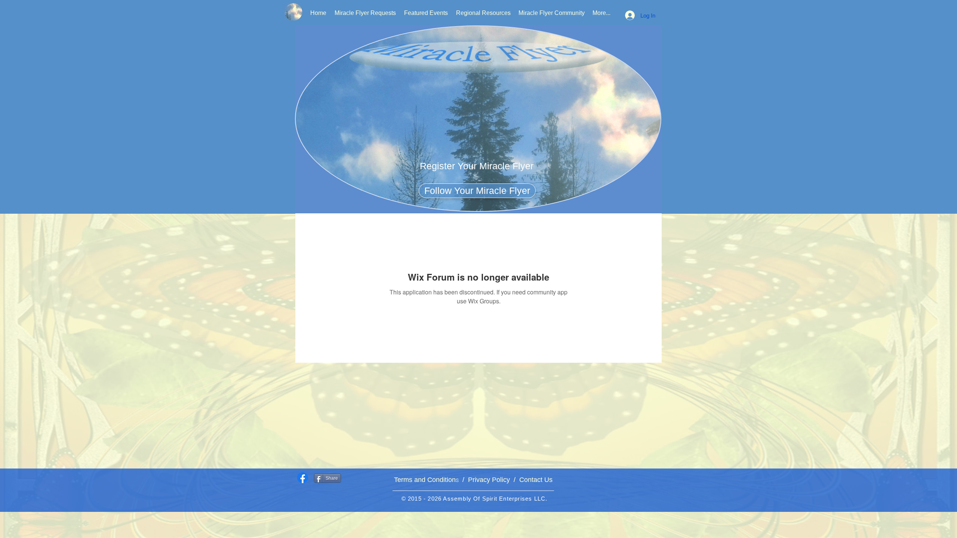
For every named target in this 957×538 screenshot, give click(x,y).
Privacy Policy (489, 479)
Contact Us (534, 479)
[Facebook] (302, 477)
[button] (476, 166)
